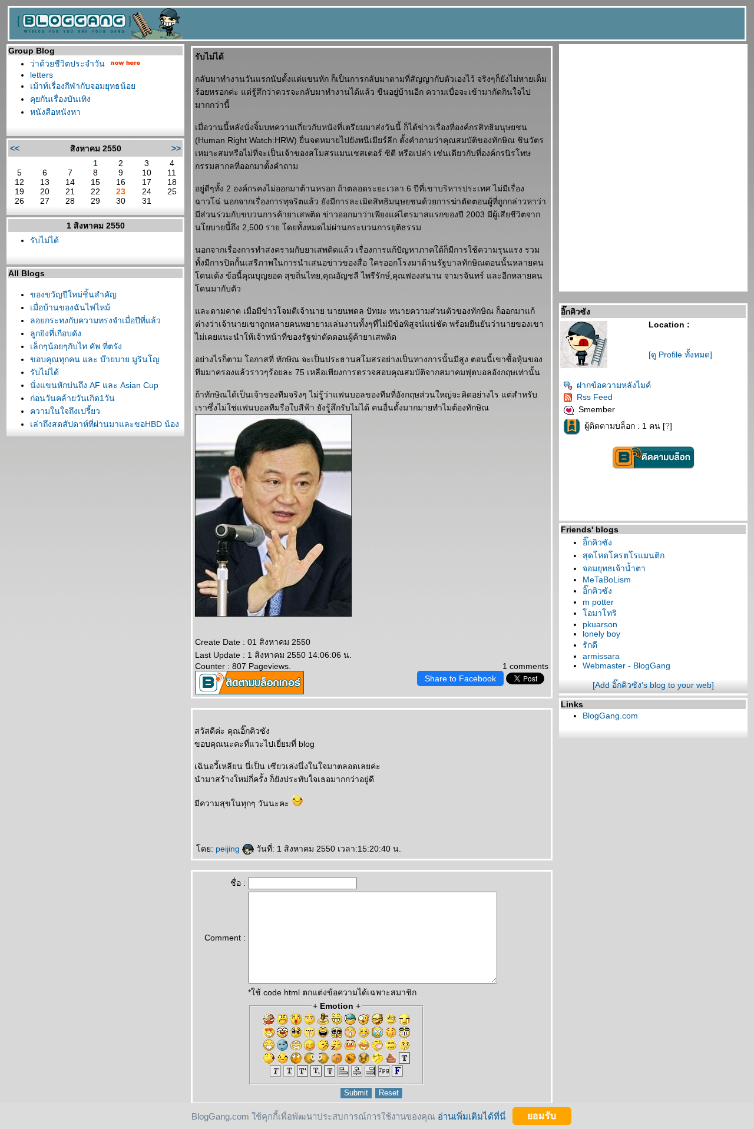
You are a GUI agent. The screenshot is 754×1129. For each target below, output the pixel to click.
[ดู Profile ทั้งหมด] (680, 354)
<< (14, 148)
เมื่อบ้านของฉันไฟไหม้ (70, 307)
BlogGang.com (610, 715)
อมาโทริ (600, 613)
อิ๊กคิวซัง (597, 542)
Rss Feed (595, 397)
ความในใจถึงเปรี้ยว (65, 411)
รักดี (590, 645)
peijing (229, 848)
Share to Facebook (460, 678)
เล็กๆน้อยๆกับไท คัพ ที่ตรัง (76, 346)
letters (41, 75)
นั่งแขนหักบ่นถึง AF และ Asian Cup (94, 385)
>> (176, 148)
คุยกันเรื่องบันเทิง (60, 99)
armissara (601, 656)
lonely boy (601, 633)
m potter (598, 602)
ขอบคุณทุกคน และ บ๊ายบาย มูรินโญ (95, 359)
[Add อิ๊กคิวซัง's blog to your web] (653, 685)
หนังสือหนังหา (55, 112)
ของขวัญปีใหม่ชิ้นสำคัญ (73, 294)
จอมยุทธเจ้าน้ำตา (614, 568)
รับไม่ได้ (44, 240)
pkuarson (600, 624)
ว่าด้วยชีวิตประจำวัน (67, 63)
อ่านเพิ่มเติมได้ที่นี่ (471, 1116)
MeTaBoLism (607, 579)
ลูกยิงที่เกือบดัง (55, 333)
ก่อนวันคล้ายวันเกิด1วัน (72, 398)
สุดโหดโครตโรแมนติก (623, 555)
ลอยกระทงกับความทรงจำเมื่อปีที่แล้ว (95, 320)
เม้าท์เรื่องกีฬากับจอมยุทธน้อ (82, 86)
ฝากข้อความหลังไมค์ (614, 385)
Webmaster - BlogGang (626, 665)
